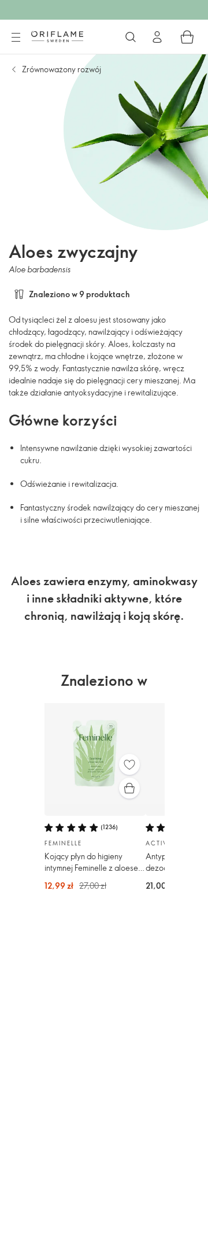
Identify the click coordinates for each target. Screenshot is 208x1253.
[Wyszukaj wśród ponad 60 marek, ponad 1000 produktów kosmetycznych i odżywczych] (130, 37)
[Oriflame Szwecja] (57, 36)
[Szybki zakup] (129, 788)
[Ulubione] (129, 764)
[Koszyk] (187, 37)
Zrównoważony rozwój (61, 69)
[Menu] (16, 38)
